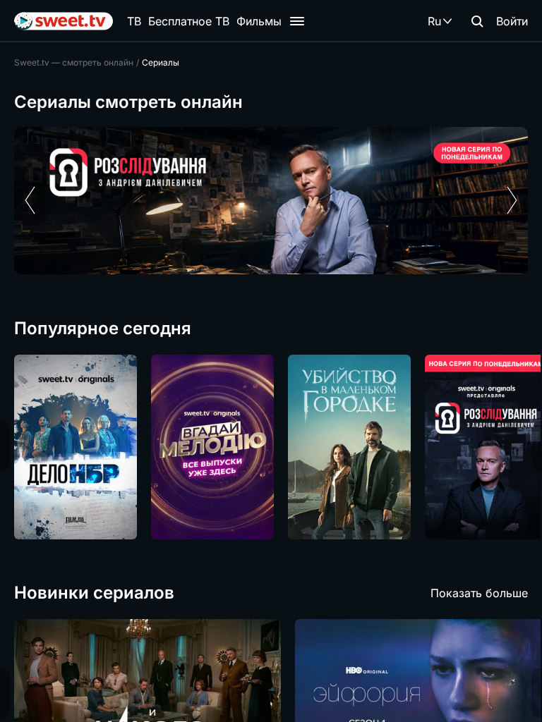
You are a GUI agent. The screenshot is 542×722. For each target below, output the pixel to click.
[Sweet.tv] (63, 21)
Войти (512, 21)
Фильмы (259, 21)
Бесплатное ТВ (188, 21)
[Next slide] (512, 200)
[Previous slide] (30, 200)
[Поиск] (477, 21)
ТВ (134, 21)
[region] (271, 200)
